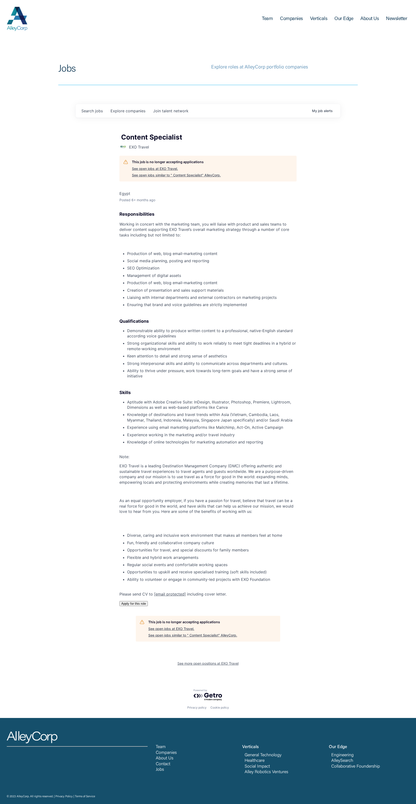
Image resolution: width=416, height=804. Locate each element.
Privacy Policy (64, 796)
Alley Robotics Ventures (266, 772)
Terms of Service (85, 796)
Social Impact (257, 766)
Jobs (160, 770)
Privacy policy (197, 707)
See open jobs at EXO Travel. (155, 169)
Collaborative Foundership (355, 766)
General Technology (263, 755)
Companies (166, 753)
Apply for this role (133, 603)
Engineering (342, 755)
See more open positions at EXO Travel (208, 663)
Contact (163, 764)
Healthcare (255, 761)
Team (161, 747)
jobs (92, 110)
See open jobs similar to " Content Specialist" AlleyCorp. (176, 175)
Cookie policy (219, 707)
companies (127, 110)
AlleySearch (342, 761)
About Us (164, 758)
